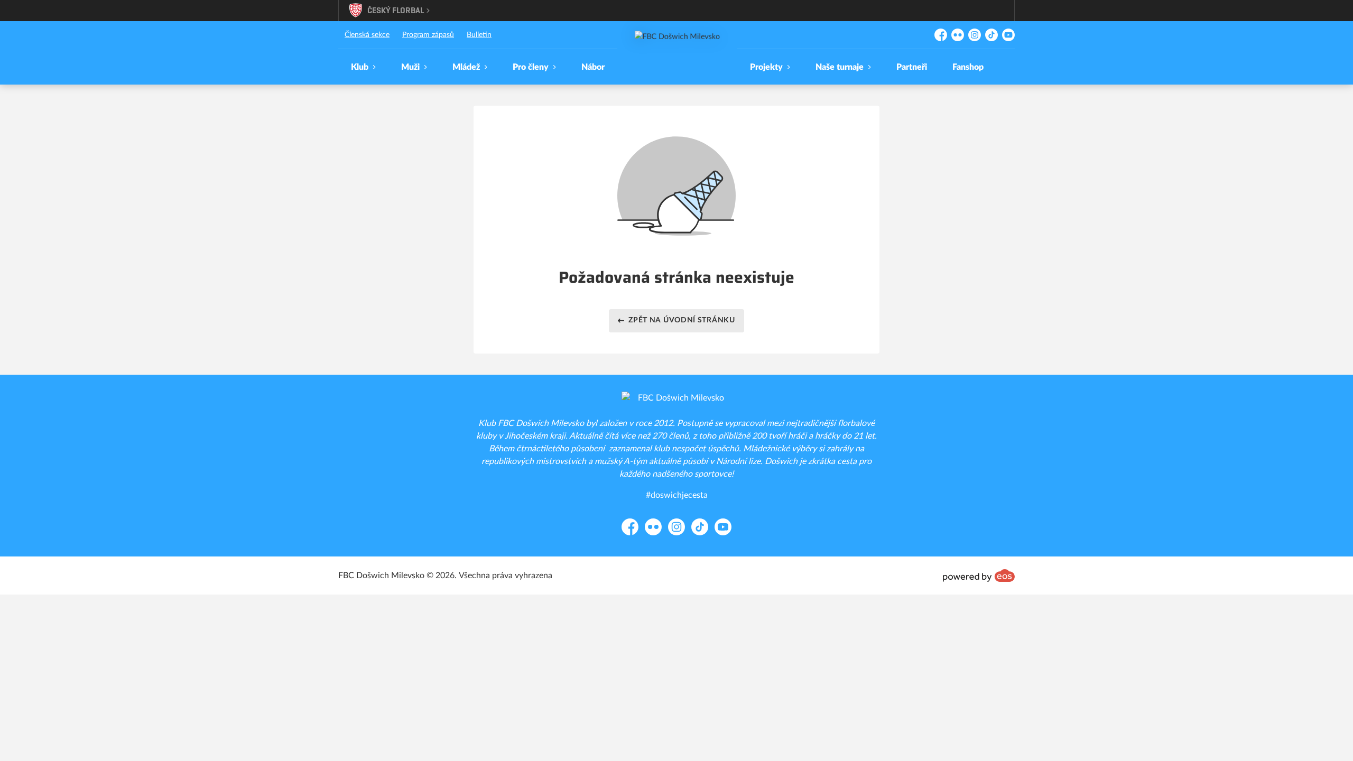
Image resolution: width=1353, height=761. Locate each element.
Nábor (593, 67)
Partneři (911, 67)
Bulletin (479, 35)
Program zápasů (428, 35)
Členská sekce (367, 35)
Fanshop (968, 67)
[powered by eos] (979, 575)
